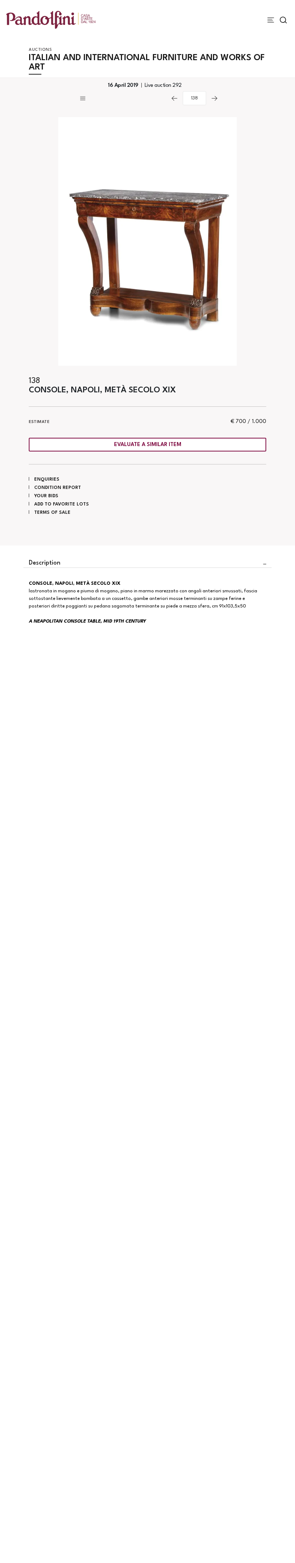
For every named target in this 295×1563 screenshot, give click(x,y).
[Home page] (50, 20)
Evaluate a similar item (147, 444)
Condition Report (57, 487)
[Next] (214, 98)
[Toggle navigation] (270, 20)
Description (44, 563)
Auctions (40, 50)
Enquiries (46, 479)
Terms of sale (52, 512)
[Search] (283, 20)
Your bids (46, 496)
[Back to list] (122, 98)
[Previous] (174, 98)
